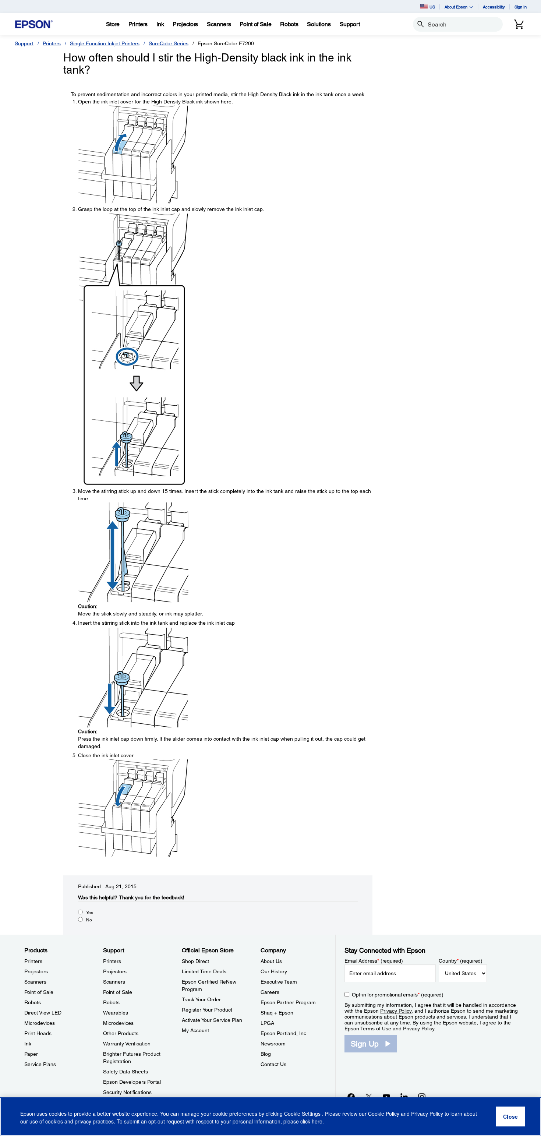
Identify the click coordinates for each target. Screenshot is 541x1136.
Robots (32, 1002)
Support (24, 43)
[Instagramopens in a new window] (421, 1096)
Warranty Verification (127, 1044)
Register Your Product (207, 1010)
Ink (27, 1044)
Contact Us (273, 1064)
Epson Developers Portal (132, 1082)
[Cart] (519, 24)
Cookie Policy (383, 1114)
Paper (31, 1054)
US (432, 6)
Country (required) (460, 961)
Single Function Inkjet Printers (104, 43)
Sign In (521, 6)
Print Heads (38, 1033)
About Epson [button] (456, 6)
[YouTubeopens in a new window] (386, 1096)
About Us (271, 961)
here (317, 1121)
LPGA (267, 1023)
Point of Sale (38, 992)
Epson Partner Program (288, 1002)
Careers (270, 992)
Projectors (36, 971)
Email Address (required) (373, 961)
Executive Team (279, 982)
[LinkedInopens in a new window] (404, 1096)
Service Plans (40, 1064)
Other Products (120, 1033)
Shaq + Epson (277, 1013)
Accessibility (494, 6)
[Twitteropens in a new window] (368, 1096)
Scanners (35, 982)
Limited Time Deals (204, 971)
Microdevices (39, 1023)
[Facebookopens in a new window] (351, 1096)
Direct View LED (42, 1013)
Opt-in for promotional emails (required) (397, 995)
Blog (266, 1054)
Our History (274, 971)
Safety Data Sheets (125, 1072)
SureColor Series (168, 43)
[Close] (510, 1117)
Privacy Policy (395, 1011)
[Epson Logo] (34, 24)
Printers (52, 43)
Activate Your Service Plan (212, 1020)
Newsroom (273, 1044)
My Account (195, 1030)
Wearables (115, 1013)
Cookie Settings (303, 1114)
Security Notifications (127, 1092)
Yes (89, 912)
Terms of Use (375, 1028)
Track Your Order (201, 999)
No (89, 919)
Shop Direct (195, 961)
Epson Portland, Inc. (284, 1033)
